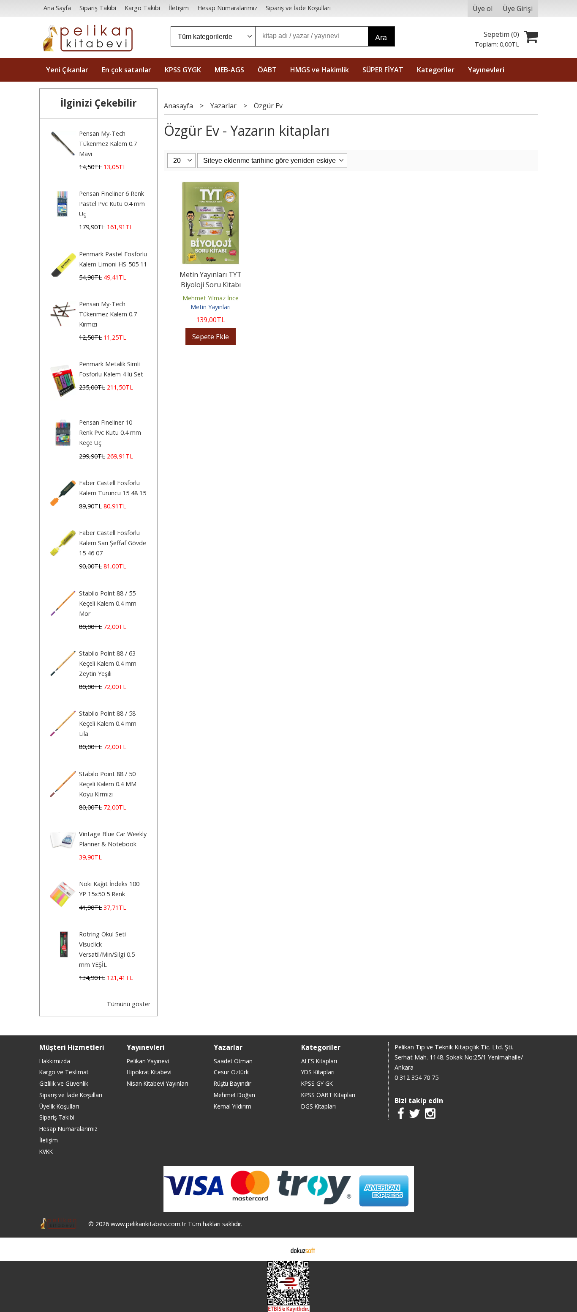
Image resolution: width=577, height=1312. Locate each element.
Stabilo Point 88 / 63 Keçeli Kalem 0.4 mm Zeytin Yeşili (107, 663)
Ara (381, 37)
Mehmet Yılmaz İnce (210, 298)
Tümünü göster (128, 1004)
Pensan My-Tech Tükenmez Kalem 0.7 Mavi (108, 143)
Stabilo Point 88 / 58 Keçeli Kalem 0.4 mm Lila (107, 723)
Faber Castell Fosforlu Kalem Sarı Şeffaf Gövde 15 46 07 (112, 543)
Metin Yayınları (211, 307)
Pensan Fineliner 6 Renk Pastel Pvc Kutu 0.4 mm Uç (112, 203)
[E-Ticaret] (303, 1249)
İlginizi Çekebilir (98, 103)
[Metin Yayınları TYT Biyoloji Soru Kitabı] (210, 186)
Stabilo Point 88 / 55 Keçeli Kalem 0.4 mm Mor (107, 603)
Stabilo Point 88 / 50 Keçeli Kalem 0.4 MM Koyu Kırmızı (107, 784)
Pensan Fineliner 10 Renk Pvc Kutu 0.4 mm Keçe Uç (110, 432)
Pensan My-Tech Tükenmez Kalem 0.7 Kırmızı (108, 314)
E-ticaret (275, 1249)
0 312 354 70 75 (416, 1077)
